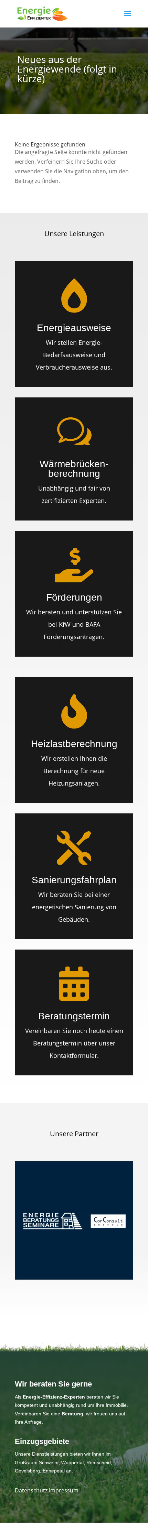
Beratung (72, 1413)
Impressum (63, 1490)
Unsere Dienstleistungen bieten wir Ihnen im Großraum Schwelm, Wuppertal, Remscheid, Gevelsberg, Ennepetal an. (63, 1462)
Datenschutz (32, 1490)
